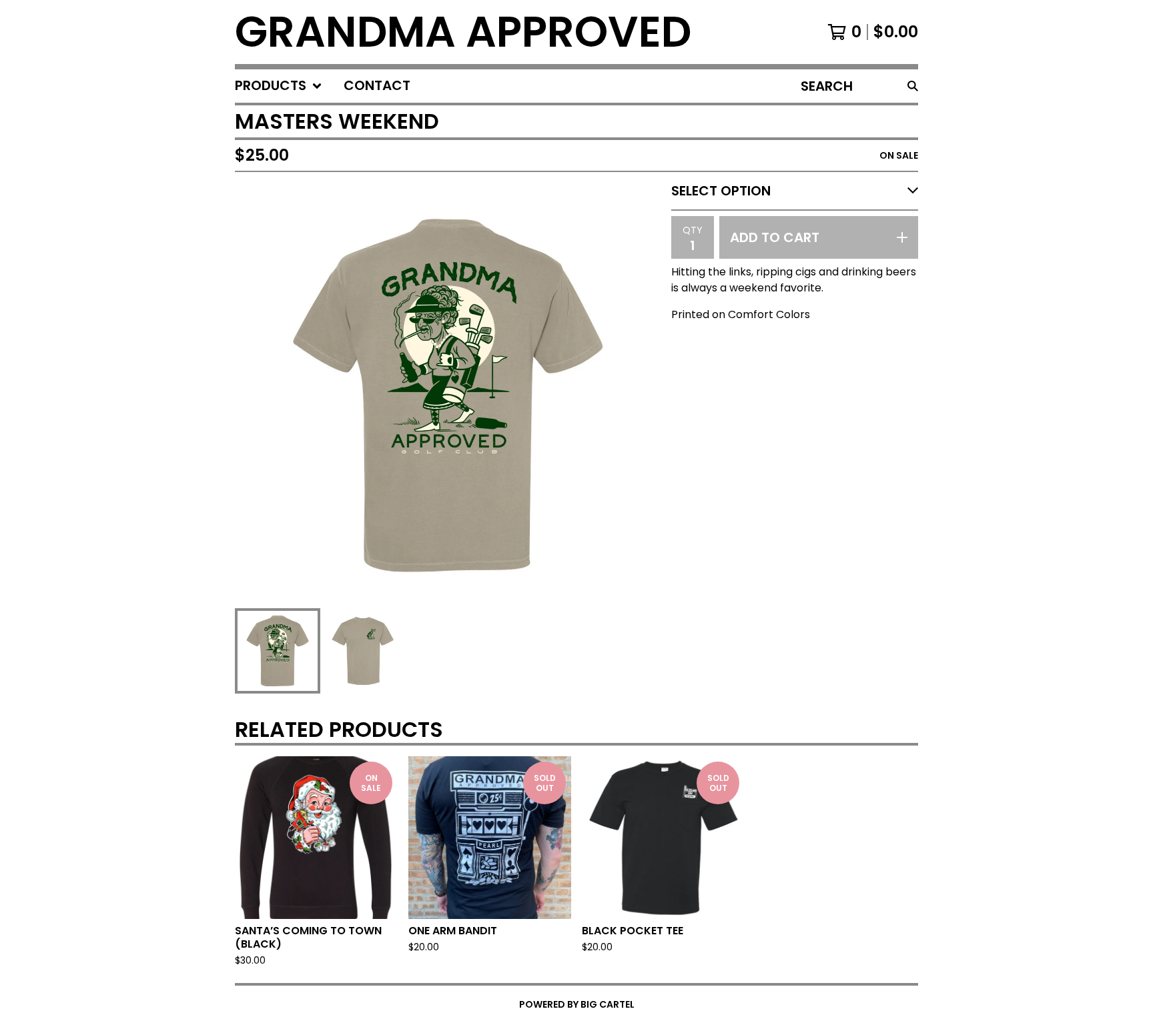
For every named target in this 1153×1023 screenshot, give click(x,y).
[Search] (912, 86)
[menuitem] (278, 86)
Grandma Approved (463, 32)
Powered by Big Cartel (577, 1004)
